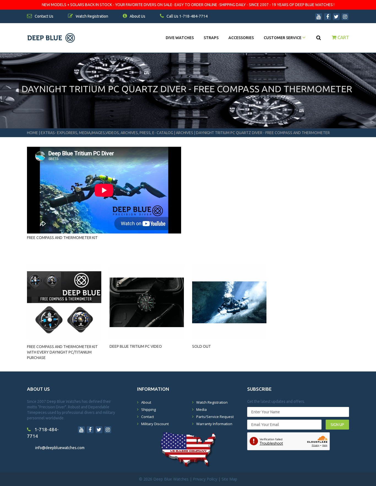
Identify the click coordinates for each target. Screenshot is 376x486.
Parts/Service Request (215, 416)
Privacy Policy (205, 479)
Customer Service (283, 38)
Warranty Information (214, 423)
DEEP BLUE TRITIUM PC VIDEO (136, 346)
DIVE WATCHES (180, 38)
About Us (137, 16)
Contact (147, 416)
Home (32, 133)
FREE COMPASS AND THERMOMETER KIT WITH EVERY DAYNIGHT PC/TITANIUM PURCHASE (62, 349)
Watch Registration (212, 402)
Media (201, 409)
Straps (211, 38)
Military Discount (155, 423)
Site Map (229, 479)
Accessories (241, 38)
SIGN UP (337, 424)
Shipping (148, 409)
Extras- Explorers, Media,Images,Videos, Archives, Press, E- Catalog (107, 133)
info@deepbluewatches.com (60, 448)
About (146, 402)
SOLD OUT (201, 346)
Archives (184, 133)
